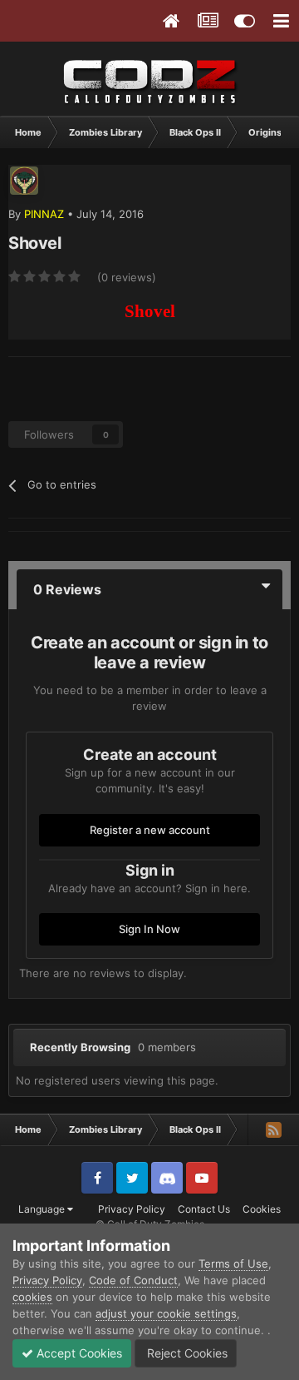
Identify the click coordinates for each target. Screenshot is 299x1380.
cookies (32, 1296)
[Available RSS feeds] (273, 1129)
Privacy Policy (131, 1209)
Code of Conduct (133, 1280)
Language (42, 1209)
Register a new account (150, 829)
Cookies (262, 1209)
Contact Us (204, 1209)
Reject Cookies (186, 1353)
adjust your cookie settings (166, 1313)
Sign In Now (149, 929)
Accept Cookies (77, 1353)
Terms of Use (233, 1263)
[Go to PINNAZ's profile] (24, 180)
